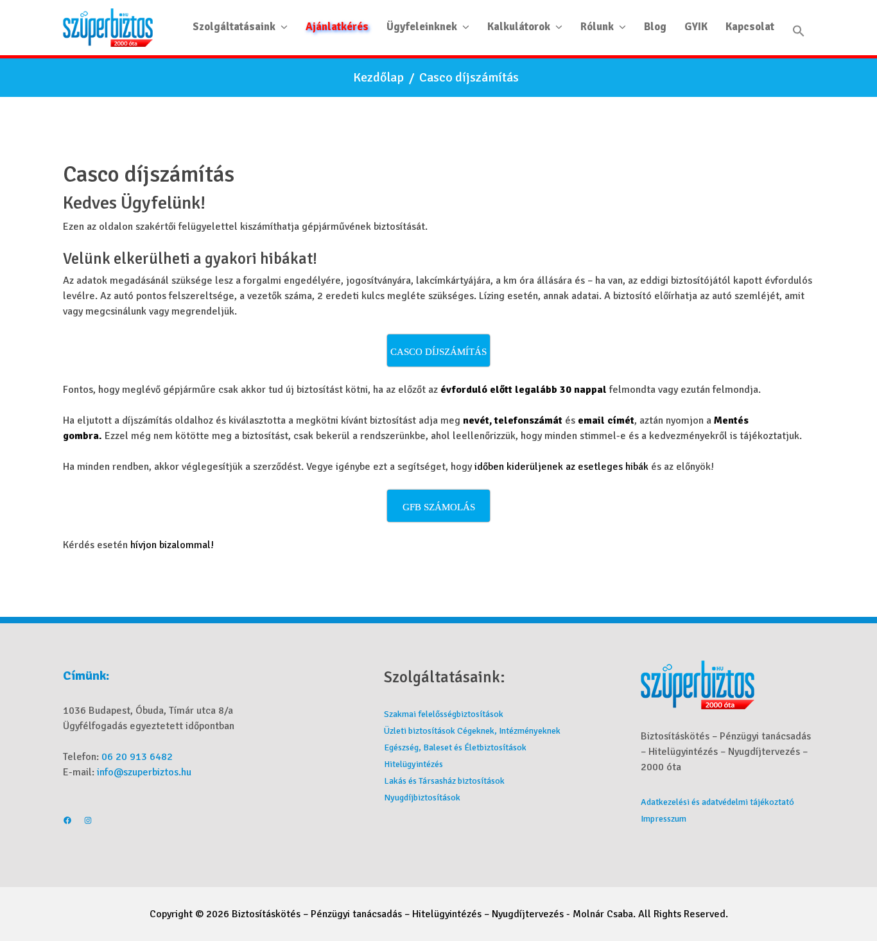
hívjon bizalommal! (172, 545)
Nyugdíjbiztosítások (422, 797)
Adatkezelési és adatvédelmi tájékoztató (717, 802)
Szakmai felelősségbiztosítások (443, 714)
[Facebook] (67, 822)
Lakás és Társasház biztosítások (444, 780)
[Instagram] (87, 822)
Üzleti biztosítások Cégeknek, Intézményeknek (472, 730)
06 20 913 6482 (137, 756)
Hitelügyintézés (413, 764)
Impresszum (663, 818)
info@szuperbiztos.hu (144, 772)
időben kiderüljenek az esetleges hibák (561, 466)
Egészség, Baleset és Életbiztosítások (455, 747)
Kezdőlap (378, 77)
